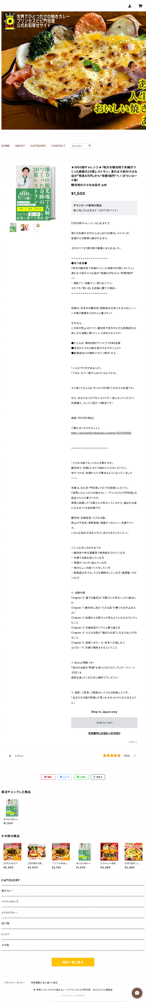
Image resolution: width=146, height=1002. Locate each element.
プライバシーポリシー (14, 982)
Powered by (69, 995)
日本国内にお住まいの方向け (104, 733)
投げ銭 (5, 923)
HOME (5, 145)
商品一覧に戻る (73, 962)
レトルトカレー (9, 912)
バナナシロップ (10, 901)
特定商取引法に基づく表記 (44, 982)
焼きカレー (7, 890)
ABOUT (20, 145)
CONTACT (58, 145)
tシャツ (5, 934)
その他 (5, 945)
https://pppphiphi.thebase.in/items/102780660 (101, 432)
